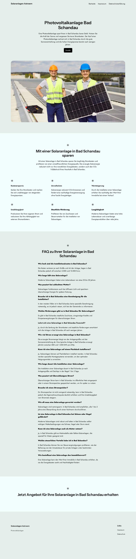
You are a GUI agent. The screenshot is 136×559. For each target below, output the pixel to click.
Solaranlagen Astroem (21, 3)
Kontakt (68, 50)
